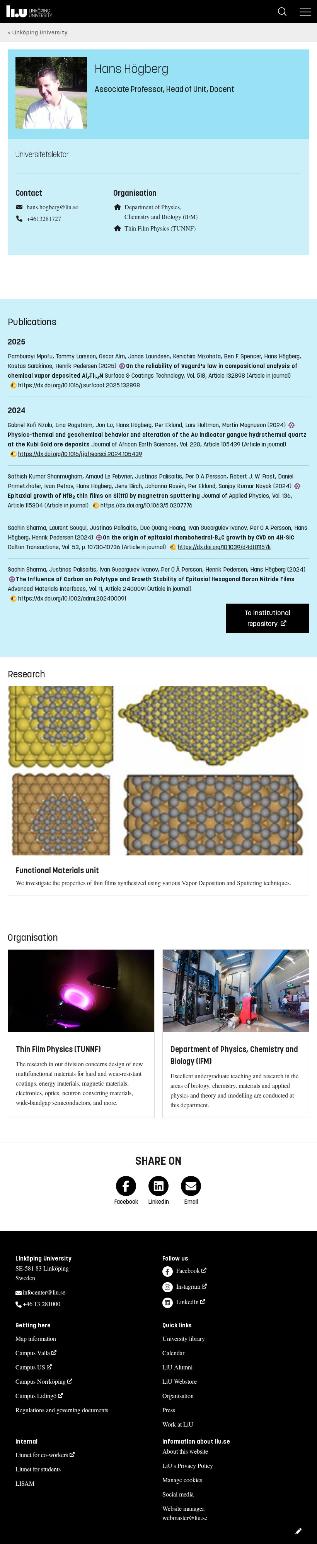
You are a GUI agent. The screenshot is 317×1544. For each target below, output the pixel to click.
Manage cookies (182, 1480)
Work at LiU (177, 1424)
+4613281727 (44, 218)
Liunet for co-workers (41, 1455)
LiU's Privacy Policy (187, 1465)
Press (168, 1410)
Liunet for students (38, 1469)
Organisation (178, 1395)
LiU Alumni (177, 1367)
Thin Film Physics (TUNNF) (160, 228)
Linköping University (40, 32)
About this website (185, 1451)
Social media (178, 1494)
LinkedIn (187, 1302)
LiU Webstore (179, 1381)
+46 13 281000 (41, 1304)
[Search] (282, 11)
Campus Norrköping (40, 1381)
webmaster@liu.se (184, 1517)
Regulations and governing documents (61, 1410)
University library (183, 1338)
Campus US (30, 1367)
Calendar (173, 1353)
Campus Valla (32, 1353)
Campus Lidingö (35, 1395)
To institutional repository (267, 618)
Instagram (188, 1286)
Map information (35, 1338)
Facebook (188, 1270)
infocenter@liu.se (44, 1292)
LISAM (24, 1483)
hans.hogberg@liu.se (52, 207)
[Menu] (305, 11)
